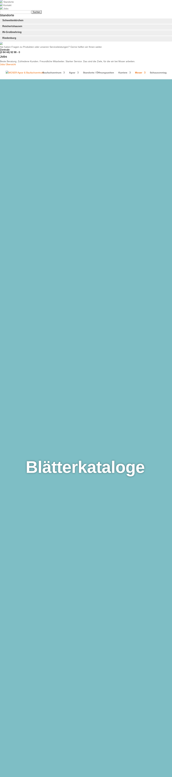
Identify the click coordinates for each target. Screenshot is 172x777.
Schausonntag (158, 72)
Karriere (122, 72)
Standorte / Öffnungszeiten (98, 72)
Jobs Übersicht (8, 64)
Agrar (72, 72)
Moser (138, 72)
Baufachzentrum (51, 72)
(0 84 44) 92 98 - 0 (10, 52)
